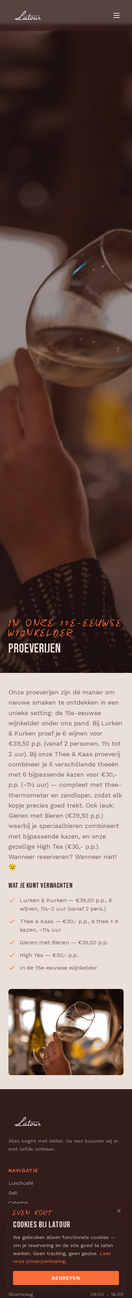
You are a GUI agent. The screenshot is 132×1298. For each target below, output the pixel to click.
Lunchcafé (20, 1183)
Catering (18, 1203)
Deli (12, 1193)
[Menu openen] (116, 15)
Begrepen (66, 1278)
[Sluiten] (119, 1211)
